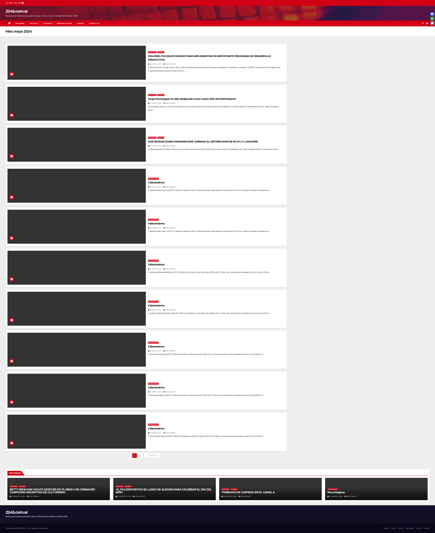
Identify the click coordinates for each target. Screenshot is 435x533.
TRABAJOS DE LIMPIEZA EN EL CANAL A (248, 492)
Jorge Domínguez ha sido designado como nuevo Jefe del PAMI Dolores (192, 98)
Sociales (47, 23)
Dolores (20, 23)
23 (152, 455)
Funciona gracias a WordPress (16, 528)
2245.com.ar (17, 11)
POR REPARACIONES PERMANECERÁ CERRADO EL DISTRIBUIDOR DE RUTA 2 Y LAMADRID (203, 141)
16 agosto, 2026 (18, 496)
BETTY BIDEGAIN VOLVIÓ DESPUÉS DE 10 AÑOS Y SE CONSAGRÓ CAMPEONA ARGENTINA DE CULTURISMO (52, 491)
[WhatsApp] (432, 18)
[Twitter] (432, 23)
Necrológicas (64, 23)
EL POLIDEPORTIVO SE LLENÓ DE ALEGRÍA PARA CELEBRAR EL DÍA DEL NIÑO (164, 491)
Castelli (33, 23)
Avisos (80, 23)
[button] (423, 23)
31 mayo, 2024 (156, 64)
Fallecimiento (156, 182)
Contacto (94, 23)
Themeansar (43, 528)
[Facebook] (432, 14)
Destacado (152, 52)
